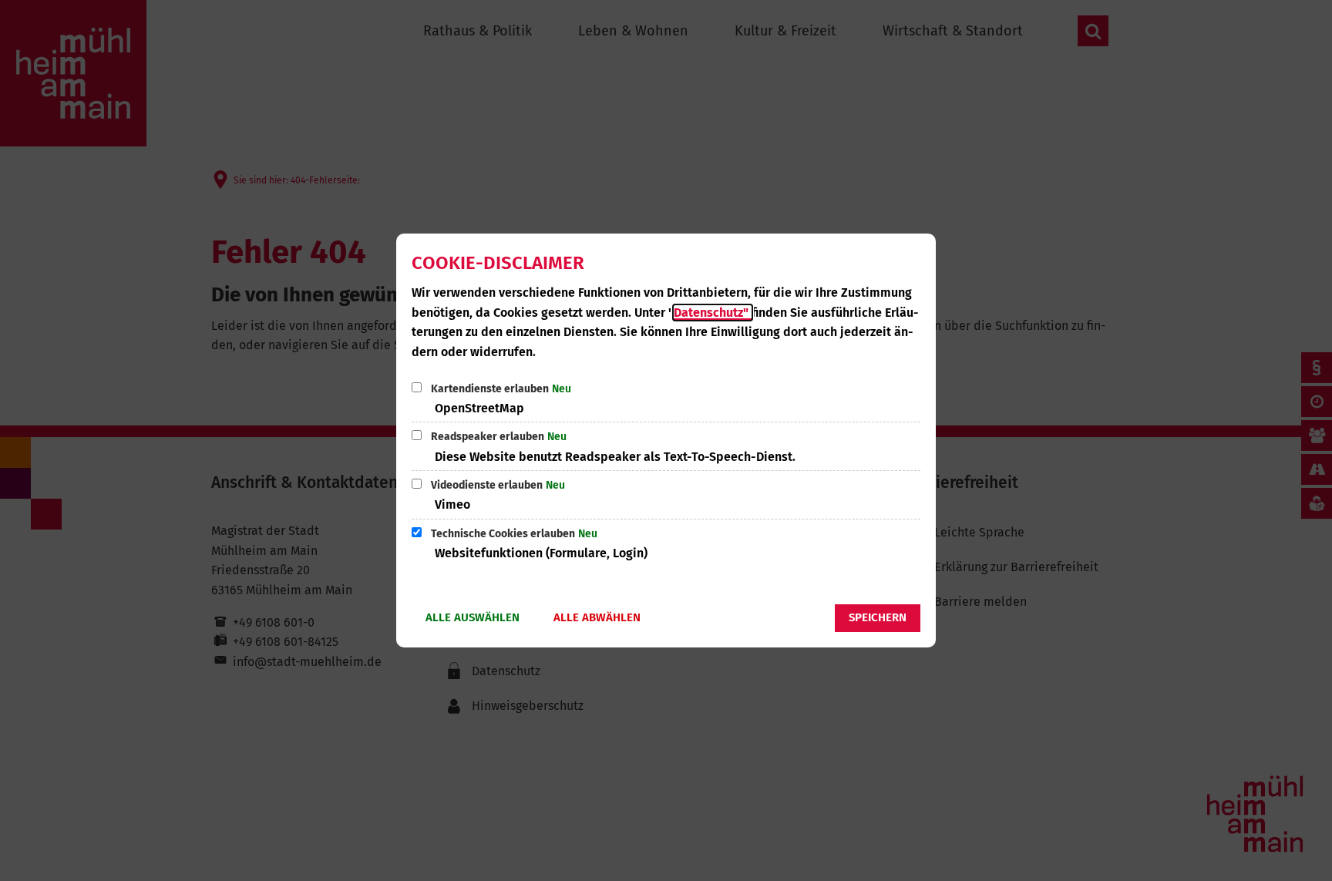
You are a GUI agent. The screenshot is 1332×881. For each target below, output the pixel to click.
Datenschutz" (713, 312)
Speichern (877, 617)
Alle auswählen (473, 617)
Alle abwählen (597, 617)
